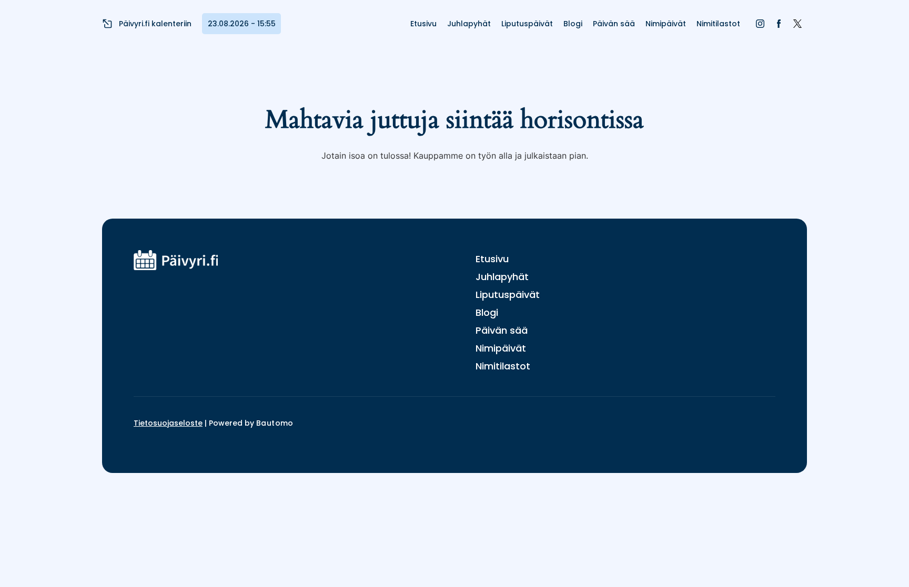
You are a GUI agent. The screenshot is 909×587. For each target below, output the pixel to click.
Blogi (572, 23)
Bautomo (275, 423)
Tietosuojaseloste (168, 423)
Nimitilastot (718, 23)
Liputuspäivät (527, 23)
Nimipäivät (665, 23)
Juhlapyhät (469, 23)
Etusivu (423, 23)
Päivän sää (614, 23)
